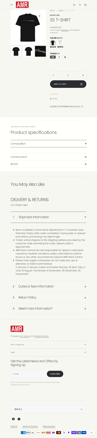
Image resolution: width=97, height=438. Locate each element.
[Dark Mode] (74, 5)
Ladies (60, 11)
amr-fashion (25, 336)
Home (52, 11)
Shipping (65, 30)
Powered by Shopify (41, 336)
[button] (11, 5)
